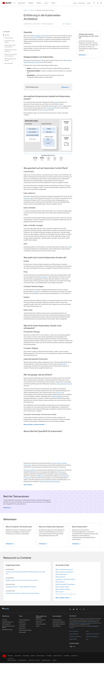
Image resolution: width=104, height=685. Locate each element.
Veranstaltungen (26, 655)
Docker (35, 291)
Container (31, 10)
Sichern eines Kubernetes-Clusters (62, 384)
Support (89, 3)
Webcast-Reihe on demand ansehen (34, 424)
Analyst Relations (73, 639)
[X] (80, 610)
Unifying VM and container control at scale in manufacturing (22, 593)
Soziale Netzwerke (57, 626)
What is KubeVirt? (60, 577)
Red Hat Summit (74, 655)
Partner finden (22, 628)
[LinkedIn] (70, 610)
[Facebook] (77, 610)
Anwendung (44, 277)
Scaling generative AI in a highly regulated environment (21, 587)
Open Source (34, 37)
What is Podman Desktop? (62, 589)
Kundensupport (22, 624)
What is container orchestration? (64, 572)
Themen (26, 10)
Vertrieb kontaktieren (57, 620)
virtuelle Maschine (51, 108)
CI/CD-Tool (58, 392)
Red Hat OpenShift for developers (65, 584)
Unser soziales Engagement (92, 636)
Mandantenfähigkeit (56, 396)
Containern (45, 110)
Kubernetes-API (28, 198)
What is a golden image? (62, 587)
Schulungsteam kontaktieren (59, 624)
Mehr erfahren (28, 485)
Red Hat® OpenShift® (30, 470)
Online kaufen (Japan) (41, 624)
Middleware (40, 476)
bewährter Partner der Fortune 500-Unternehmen (80, 623)
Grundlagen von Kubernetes (41, 35)
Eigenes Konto (22, 622)
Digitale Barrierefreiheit (46, 660)
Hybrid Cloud (63, 364)
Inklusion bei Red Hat (57, 655)
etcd (70, 247)
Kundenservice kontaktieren (59, 622)
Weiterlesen (64, 87)
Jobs (87, 639)
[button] (67, 24)
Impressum (54, 660)
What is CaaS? (59, 592)
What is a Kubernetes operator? (64, 569)
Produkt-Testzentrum (40, 620)
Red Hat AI (4, 620)
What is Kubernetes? (61, 574)
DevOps (61, 472)
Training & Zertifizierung (24, 620)
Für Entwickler (22, 626)
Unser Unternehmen (73, 631)
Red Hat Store (39, 622)
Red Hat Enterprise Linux (7, 622)
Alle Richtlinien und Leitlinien (34, 660)
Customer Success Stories (75, 636)
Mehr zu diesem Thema (62, 597)
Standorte (33, 655)
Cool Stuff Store (66, 655)
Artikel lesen (9, 544)
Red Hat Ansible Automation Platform (8, 626)
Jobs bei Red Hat (18, 655)
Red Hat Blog (49, 655)
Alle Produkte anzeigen (7, 629)
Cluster (56, 102)
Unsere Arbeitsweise (73, 633)
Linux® (60, 106)
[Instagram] (84, 610)
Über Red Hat (10, 655)
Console (75, 3)
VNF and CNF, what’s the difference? (65, 594)
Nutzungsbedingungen (22, 660)
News (87, 631)
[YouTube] (73, 610)
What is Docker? (59, 582)
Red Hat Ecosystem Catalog (25, 630)
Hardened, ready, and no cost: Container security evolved (21, 580)
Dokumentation (81, 3)
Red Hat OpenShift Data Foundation (49, 481)
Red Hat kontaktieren (41, 655)
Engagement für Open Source (92, 633)
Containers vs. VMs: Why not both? (65, 579)
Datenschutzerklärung (11, 660)
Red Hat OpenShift (6, 624)
